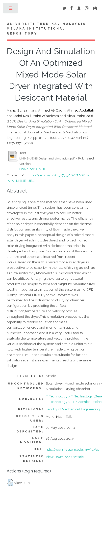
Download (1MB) (32, 169)
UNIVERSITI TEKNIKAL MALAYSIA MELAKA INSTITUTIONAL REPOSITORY (46, 29)
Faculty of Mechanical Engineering (73, 409)
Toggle (11, 9)
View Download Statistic (65, 457)
